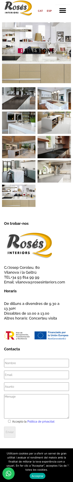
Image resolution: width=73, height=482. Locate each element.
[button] (62, 10)
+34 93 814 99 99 (25, 277)
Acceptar (37, 476)
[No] (68, 465)
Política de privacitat (41, 421)
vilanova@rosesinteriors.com (40, 282)
